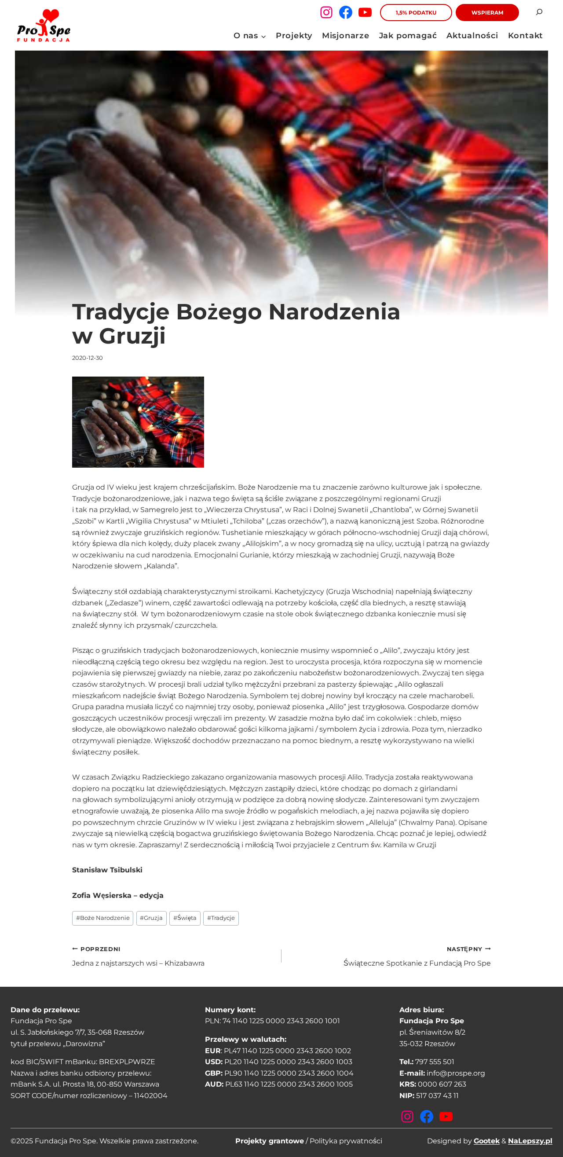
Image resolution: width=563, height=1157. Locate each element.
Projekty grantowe (269, 1141)
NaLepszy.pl (530, 1141)
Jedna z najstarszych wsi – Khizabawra (138, 957)
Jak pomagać (408, 35)
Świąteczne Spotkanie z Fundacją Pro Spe (417, 957)
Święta (185, 918)
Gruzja (151, 918)
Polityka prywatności (346, 1141)
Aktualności (472, 35)
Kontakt (526, 35)
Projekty (294, 35)
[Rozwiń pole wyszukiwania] (539, 12)
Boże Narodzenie (103, 918)
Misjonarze (345, 35)
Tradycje (221, 918)
